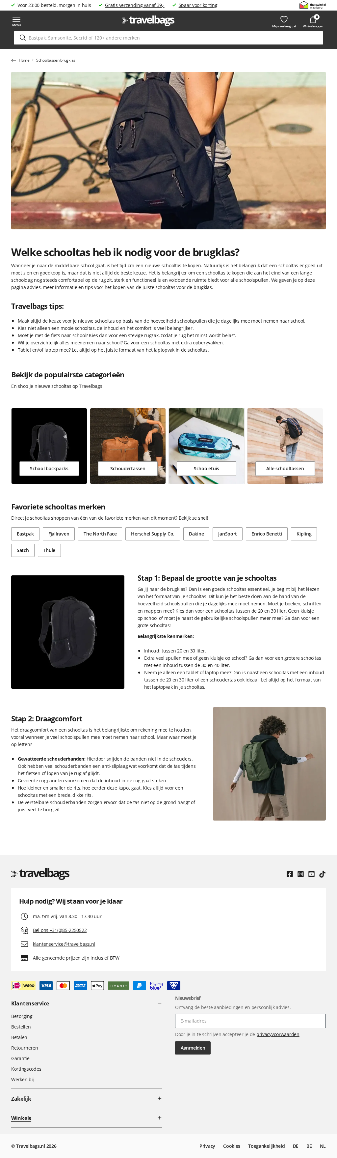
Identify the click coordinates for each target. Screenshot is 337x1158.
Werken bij (22, 1079)
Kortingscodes (26, 1069)
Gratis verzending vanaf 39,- (134, 5)
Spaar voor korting (198, 5)
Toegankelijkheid (266, 1146)
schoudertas (223, 680)
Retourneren (24, 1048)
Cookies (231, 1146)
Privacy (207, 1146)
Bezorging (21, 1016)
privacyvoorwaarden (277, 1034)
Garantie (20, 1058)
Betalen (19, 1037)
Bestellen (21, 1027)
